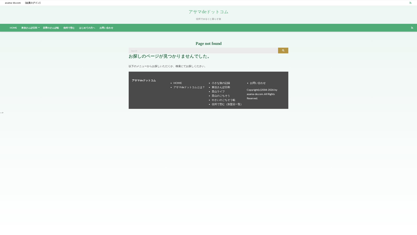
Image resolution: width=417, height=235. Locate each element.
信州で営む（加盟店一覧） (227, 104)
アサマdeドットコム (209, 11)
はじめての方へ (87, 27)
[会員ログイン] (32, 2)
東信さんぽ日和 (29, 27)
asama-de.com (13, 2)
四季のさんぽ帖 (51, 27)
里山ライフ (218, 91)
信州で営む (69, 27)
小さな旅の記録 (221, 82)
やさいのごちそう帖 (223, 99)
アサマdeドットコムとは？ (189, 87)
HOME (13, 27)
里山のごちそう (221, 95)
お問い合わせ (106, 27)
